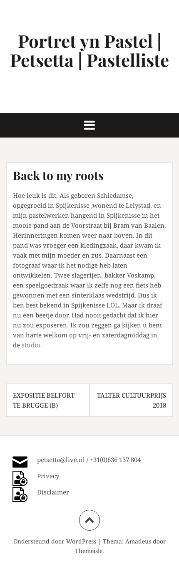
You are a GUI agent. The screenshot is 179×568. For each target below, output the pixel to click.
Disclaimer (53, 492)
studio (31, 345)
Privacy (48, 476)
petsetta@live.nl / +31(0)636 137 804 (89, 459)
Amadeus (138, 541)
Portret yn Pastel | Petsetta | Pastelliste (89, 50)
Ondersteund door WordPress (54, 541)
